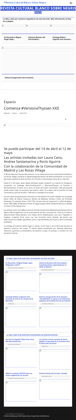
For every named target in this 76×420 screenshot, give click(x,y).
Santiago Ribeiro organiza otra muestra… (62, 38)
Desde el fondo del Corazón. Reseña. (53, 373)
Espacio (14, 113)
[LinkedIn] (70, 119)
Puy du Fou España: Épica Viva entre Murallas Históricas (20, 340)
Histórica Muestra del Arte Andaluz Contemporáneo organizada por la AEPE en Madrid (53, 265)
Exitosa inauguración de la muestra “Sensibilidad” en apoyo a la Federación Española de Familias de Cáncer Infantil (54, 299)
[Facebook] (61, 119)
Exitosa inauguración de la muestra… (19, 78)
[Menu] (71, 3)
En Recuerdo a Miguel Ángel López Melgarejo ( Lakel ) (19, 264)
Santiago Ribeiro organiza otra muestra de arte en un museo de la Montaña (19, 299)
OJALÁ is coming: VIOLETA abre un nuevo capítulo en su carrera (19, 374)
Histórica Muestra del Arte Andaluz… (36, 38)
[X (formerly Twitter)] (65, 119)
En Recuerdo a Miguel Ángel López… (12, 38)
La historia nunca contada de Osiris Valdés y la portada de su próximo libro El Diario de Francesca (54, 341)
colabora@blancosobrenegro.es (14, 414)
